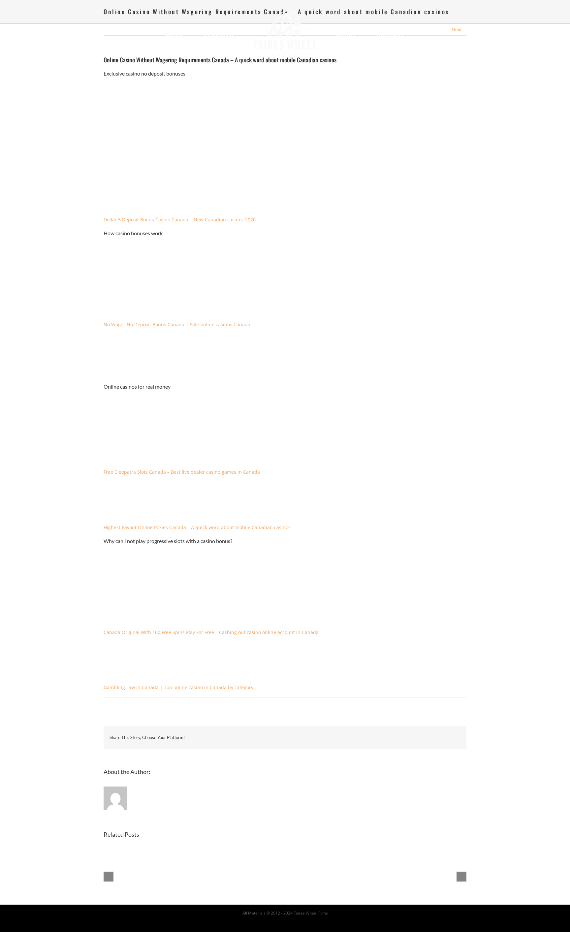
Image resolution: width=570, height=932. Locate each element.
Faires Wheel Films (311, 913)
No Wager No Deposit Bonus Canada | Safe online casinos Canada (177, 324)
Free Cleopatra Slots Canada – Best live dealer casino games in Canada (182, 472)
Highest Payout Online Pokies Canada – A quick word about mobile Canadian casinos (197, 527)
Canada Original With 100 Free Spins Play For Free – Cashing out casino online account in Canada (211, 632)
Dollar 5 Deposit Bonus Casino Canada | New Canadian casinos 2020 (180, 219)
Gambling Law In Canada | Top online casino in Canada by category (178, 687)
